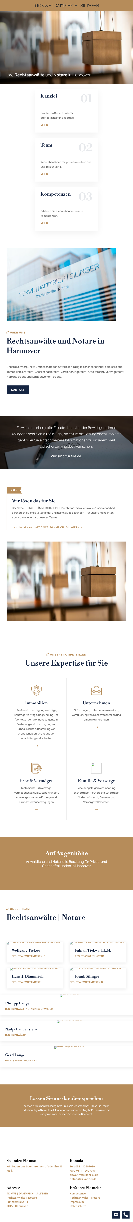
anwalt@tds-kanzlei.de (84, 1174)
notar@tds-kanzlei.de (83, 1179)
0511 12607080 (85, 1166)
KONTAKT (18, 389)
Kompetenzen (78, 1193)
